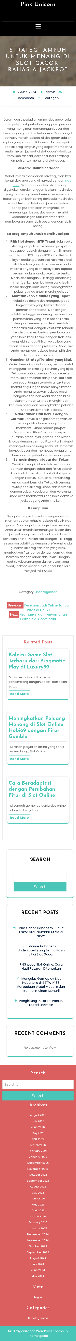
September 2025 (38, 1181)
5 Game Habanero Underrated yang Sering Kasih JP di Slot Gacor (41, 950)
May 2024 (38, 1276)
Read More (19, 694)
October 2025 (38, 1175)
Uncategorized (46, 592)
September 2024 (38, 1252)
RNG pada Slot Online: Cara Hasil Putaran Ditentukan (41, 966)
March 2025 (38, 1216)
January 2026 (38, 1157)
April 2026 (38, 1139)
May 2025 (38, 1204)
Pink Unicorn (38, 4)
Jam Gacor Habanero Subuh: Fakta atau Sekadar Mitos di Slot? (41, 932)
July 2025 (38, 1193)
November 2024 (38, 1240)
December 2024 (38, 1234)
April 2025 (38, 1210)
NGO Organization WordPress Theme (36, 1331)
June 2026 (38, 1127)
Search (40, 859)
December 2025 (38, 1163)
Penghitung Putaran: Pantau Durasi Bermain (41, 1002)
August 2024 (38, 1258)
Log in (38, 1297)
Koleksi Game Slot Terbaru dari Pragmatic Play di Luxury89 (37, 661)
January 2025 (38, 1228)
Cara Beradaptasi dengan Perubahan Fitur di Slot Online (32, 789)
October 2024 (38, 1246)
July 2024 (38, 1264)
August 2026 (38, 1115)
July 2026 (38, 1121)
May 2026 (38, 1133)
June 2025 (38, 1198)
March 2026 (38, 1145)
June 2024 (38, 1270)
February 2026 (38, 1151)
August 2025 (38, 1187)
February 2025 (38, 1222)
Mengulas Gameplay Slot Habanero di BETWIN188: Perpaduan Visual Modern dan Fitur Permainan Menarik (41, 984)
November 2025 (38, 1169)
